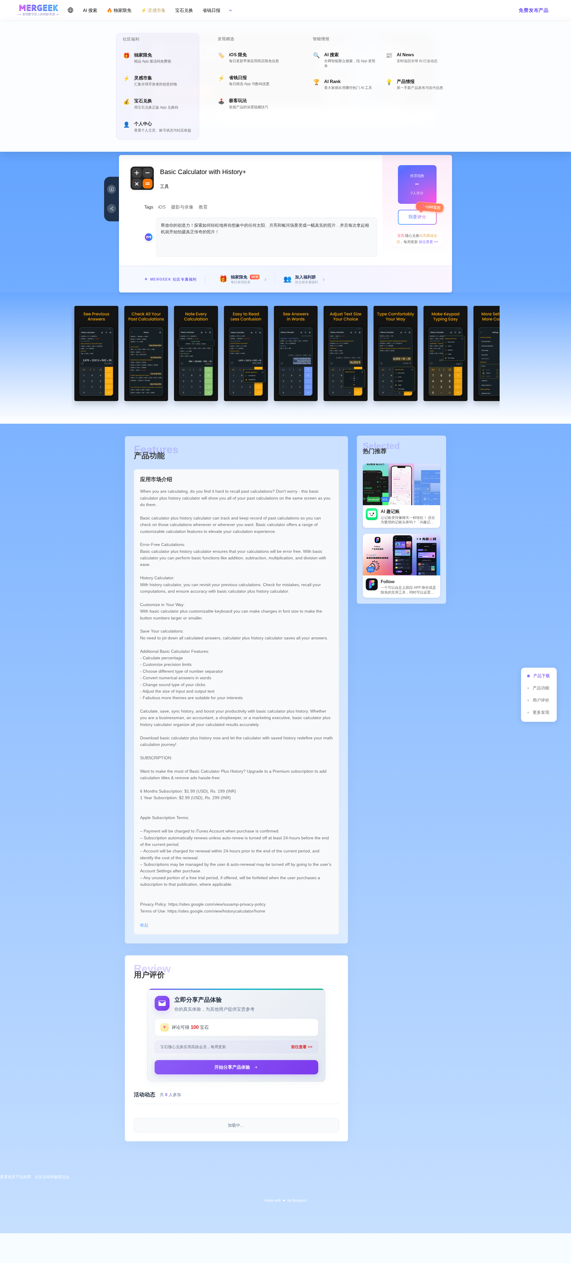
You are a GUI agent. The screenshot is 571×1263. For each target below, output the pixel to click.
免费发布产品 (534, 10)
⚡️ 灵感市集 (153, 10)
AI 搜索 (90, 10)
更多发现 (541, 712)
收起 (144, 925)
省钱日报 (211, 10)
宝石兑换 (184, 10)
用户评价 (541, 700)
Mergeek (299, 1200)
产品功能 (541, 688)
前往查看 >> (428, 242)
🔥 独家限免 (119, 10)
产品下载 (541, 675)
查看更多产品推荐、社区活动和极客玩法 (35, 1177)
